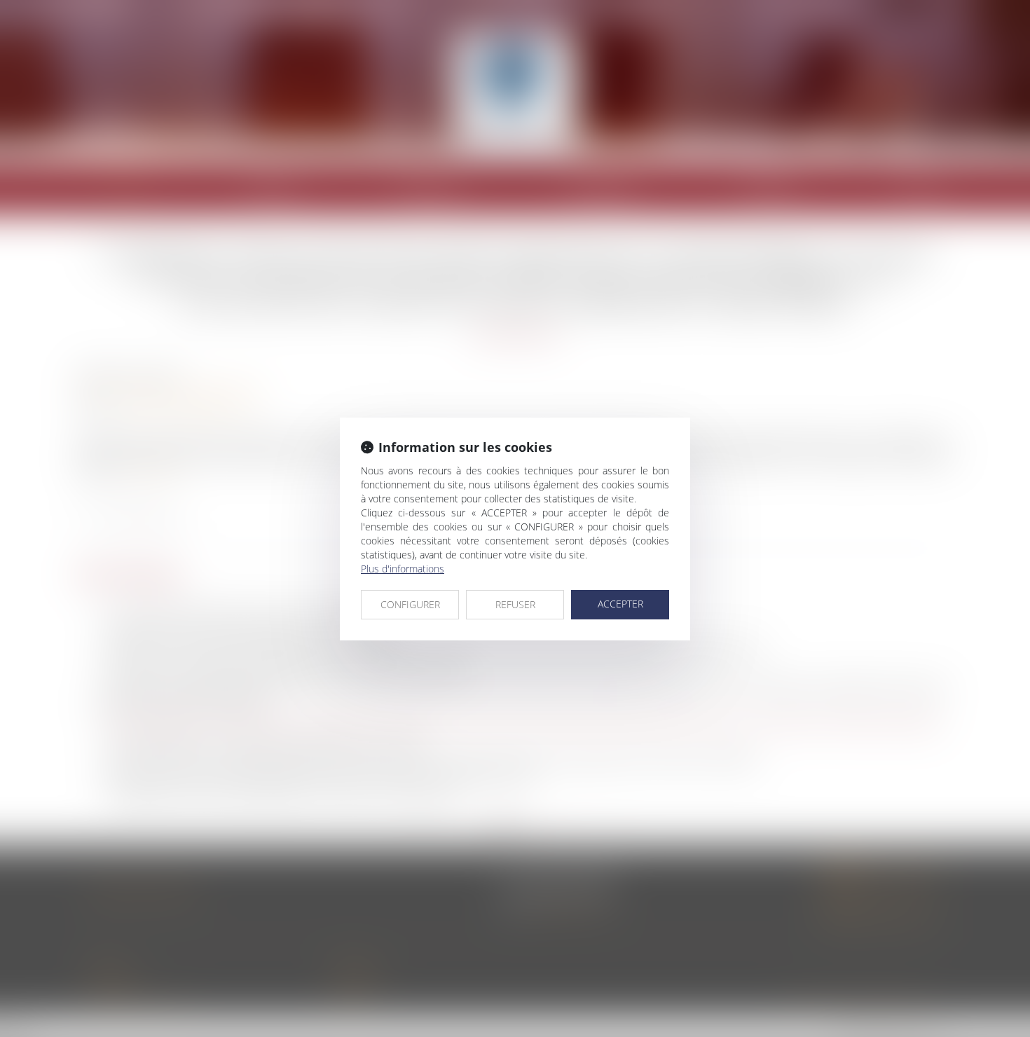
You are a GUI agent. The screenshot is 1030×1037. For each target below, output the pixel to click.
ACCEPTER (620, 603)
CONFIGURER (410, 604)
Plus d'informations (402, 568)
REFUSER (515, 604)
